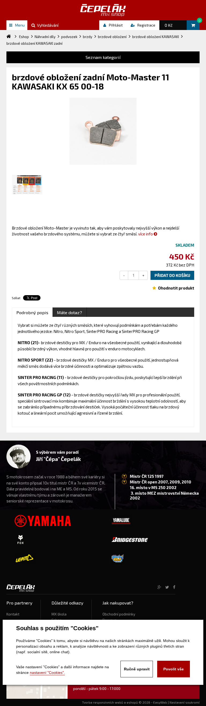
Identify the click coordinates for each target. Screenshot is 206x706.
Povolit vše (173, 669)
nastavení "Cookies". (47, 672)
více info (146, 233)
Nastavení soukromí (185, 702)
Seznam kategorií (103, 57)
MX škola (59, 614)
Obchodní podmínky (118, 614)
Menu (20, 25)
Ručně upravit (137, 669)
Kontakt (12, 614)
